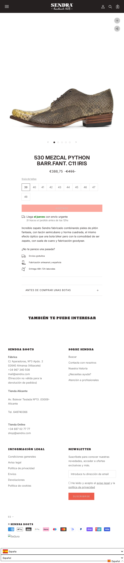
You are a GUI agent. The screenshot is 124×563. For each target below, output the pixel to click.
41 (42, 187)
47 (93, 187)
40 (34, 187)
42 (51, 187)
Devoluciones (16, 479)
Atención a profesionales (83, 380)
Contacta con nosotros (82, 362)
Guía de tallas (29, 179)
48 (25, 196)
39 (25, 187)
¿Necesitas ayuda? (79, 374)
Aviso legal (14, 462)
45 (76, 187)
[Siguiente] (76, 142)
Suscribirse (81, 496)
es (9, 516)
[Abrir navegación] (7, 6)
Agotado (62, 208)
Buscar (72, 356)
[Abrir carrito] (117, 6)
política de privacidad (81, 487)
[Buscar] (110, 6)
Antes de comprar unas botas (48, 290)
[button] (115, 561)
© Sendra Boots (20, 524)
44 (68, 187)
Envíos (12, 474)
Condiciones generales (22, 456)
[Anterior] (47, 142)
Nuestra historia (78, 368)
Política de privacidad (21, 468)
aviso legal (103, 483)
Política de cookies (19, 485)
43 (59, 187)
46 (85, 187)
